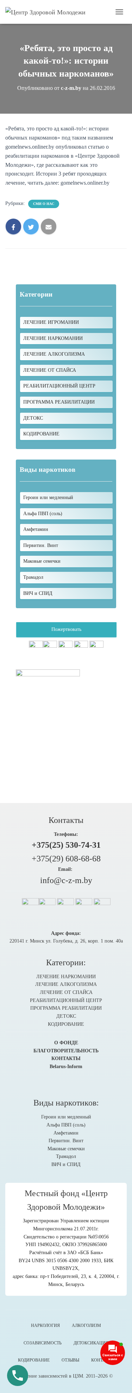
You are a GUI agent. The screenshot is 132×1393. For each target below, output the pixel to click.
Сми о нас (43, 204)
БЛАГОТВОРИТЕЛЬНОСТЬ (66, 1050)
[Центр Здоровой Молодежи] (48, 11)
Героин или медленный (66, 1117)
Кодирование (34, 1360)
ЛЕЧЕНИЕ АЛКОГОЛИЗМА (54, 354)
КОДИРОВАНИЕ (41, 433)
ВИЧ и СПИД (66, 1164)
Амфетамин (66, 1133)
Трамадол (66, 1156)
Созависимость (43, 1343)
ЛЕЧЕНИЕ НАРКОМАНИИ (53, 338)
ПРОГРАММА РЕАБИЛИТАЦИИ (59, 402)
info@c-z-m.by (66, 880)
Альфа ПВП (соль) (66, 1125)
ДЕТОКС (33, 418)
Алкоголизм (86, 1325)
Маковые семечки (66, 1148)
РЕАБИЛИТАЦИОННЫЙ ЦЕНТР (59, 386)
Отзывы (70, 1360)
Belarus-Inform (66, 1066)
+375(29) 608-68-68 (66, 858)
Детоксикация (91, 1343)
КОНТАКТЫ (66, 1058)
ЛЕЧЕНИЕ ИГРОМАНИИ (51, 322)
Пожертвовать (66, 629)
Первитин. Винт (66, 1140)
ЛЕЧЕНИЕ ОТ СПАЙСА (49, 370)
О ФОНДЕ (66, 1042)
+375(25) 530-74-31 (66, 845)
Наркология (45, 1325)
